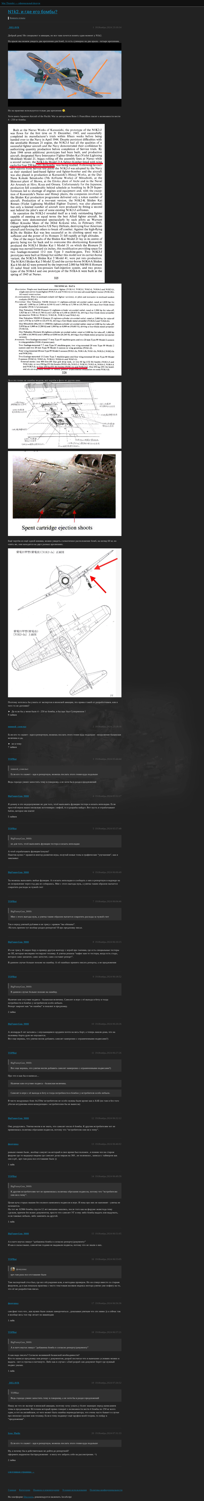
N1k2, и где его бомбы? (32, 11)
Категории (24, 1490)
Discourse (28, 1497)
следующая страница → (21, 1472)
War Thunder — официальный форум (21, 3)
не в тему (16, 743)
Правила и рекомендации (46, 1490)
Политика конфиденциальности (106, 1490)
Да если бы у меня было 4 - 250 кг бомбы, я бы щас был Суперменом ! (48, 711)
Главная (12, 1490)
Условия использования (74, 1490)
